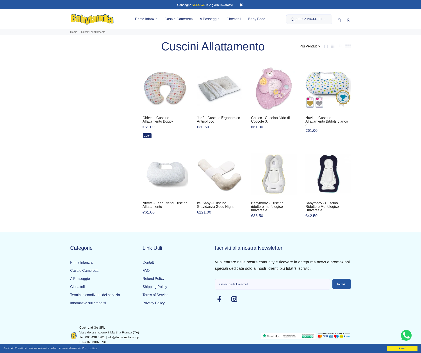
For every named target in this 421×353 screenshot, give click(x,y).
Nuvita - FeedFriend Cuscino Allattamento (165, 204)
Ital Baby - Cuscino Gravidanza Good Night (215, 204)
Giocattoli (77, 287)
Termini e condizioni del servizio (95, 295)
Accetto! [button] (402, 348)
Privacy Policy (154, 303)
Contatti (149, 262)
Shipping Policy (155, 287)
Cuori (147, 135)
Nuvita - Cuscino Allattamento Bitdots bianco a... (326, 121)
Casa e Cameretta (84, 270)
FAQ (146, 270)
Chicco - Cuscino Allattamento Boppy (158, 119)
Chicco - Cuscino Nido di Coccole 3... (270, 119)
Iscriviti (341, 284)
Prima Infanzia (81, 262)
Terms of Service (155, 295)
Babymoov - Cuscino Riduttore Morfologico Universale (322, 206)
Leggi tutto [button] (92, 348)
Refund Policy (153, 279)
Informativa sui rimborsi (88, 303)
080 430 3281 (95, 337)
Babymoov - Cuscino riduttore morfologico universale (267, 206)
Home (73, 32)
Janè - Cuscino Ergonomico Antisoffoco (218, 119)
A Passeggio (80, 279)
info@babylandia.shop (123, 337)
